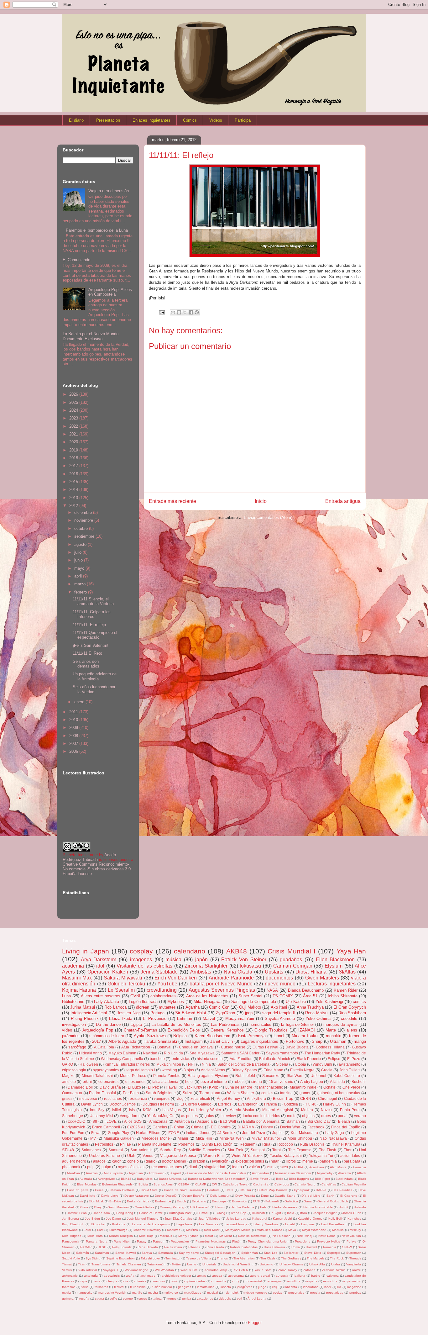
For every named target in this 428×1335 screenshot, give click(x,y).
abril (78, 576)
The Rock (337, 1258)
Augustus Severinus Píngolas (222, 990)
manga (360, 1041)
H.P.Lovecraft (200, 1207)
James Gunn (351, 1213)
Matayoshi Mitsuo (238, 1230)
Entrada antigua (343, 501)
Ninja (206, 1064)
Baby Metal (145, 1178)
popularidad (334, 1292)
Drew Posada (245, 1195)
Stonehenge (72, 1116)
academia (73, 965)
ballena (300, 1275)
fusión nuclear (162, 1287)
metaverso (88, 1098)
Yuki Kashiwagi (329, 1001)
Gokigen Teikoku (126, 983)
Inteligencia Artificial (88, 1012)
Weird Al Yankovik (247, 1155)
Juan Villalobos (209, 1218)
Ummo (191, 1264)
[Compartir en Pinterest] (197, 312)
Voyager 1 (110, 1270)
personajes (296, 1292)
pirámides (71, 1035)
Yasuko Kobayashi (286, 1155)
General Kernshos (227, 1030)
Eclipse (334, 1059)
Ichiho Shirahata (343, 996)
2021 (74, 434)
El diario (76, 120)
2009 (74, 727)
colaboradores (163, 996)
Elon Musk (96, 1201)
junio (79, 560)
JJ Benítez (226, 1133)
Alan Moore (338, 1167)
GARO (67, 1064)
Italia (303, 1213)
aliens (352, 1030)
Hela (263, 1207)
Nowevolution (351, 1235)
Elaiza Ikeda (120, 1018)
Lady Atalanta (106, 1001)
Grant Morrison (118, 1207)
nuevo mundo (280, 983)
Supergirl (333, 1252)
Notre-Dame (327, 1235)
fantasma (69, 1287)
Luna (66, 996)
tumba (186, 1298)
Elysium (333, 965)
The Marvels (315, 1258)
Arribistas (200, 971)
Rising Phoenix (85, 1018)
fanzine (286, 1093)
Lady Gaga (334, 1133)
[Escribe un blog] (179, 312)
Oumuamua (72, 1093)
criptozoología (74, 1070)
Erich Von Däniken (175, 977)
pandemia (328, 1161)
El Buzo (134, 1087)
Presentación (108, 120)
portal (342, 1116)
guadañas (291, 959)
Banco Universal (170, 1178)
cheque (112, 1281)
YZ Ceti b (241, 1270)
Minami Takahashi (97, 1076)
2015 (74, 481)
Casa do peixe (78, 1190)
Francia (270, 1104)
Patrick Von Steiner (243, 959)
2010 (74, 719)
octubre (81, 528)
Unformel (318, 1076)
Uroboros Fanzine (104, 1155)
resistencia (137, 1098)
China (179, 1127)
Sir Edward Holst (190, 1012)
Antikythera (256, 1098)
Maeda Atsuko (241, 1110)
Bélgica (180, 1035)
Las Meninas (208, 1224)
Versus (67, 1270)
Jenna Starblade (159, 971)
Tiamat (67, 1264)
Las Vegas (171, 1110)
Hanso (220, 1207)
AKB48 (236, 951)
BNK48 (126, 1178)
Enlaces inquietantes (151, 120)
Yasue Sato (263, 1270)
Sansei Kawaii (125, 1252)
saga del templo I (140, 1070)
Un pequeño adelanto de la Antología (95, 676)
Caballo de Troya (235, 1184)
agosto (81, 544)
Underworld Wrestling (238, 1264)
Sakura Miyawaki (123, 977)
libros (291, 1161)
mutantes (167, 1007)
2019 (74, 450)
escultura (293, 1281)
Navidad (150, 1053)
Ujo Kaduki (296, 1001)
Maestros (173, 1230)
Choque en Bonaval (196, 1047)
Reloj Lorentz (122, 1247)
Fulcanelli (272, 1201)
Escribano (199, 1201)
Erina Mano (273, 1070)
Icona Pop (238, 1213)
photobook (71, 1167)
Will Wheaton (164, 1270)
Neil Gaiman (281, 1235)
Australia (86, 1178)
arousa (217, 1275)
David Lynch (91, 1104)
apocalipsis (112, 1275)
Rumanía (329, 1247)
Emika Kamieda (138, 1201)
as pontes (189, 1116)
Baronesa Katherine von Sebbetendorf (216, 1178)
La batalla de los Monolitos (176, 1024)
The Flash (328, 1150)
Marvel (209, 1018)
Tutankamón (156, 1264)
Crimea (197, 1127)
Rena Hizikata (148, 1247)
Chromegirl (327, 1098)
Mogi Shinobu (300, 1138)
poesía (315, 1292)
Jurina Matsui (82, 1007)
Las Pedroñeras (225, 1024)
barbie (315, 1275)
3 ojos (189, 1070)
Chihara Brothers (122, 1190)
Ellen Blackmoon (335, 959)
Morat (209, 1235)
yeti (239, 1298)
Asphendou (260, 1173)
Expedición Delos (184, 1030)
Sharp (317, 1041)
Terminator (172, 1258)
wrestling (169, 1070)
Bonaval (164, 1047)
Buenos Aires (163, 1184)
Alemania (359, 1167)
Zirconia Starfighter (206, 965)
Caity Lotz (281, 1184)
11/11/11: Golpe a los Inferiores (92, 614)
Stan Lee (271, 1252)
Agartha (192, 1007)
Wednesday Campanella (122, 1059)
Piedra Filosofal (102, 1093)
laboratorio (310, 1287)
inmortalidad (206, 1287)
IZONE (173, 1133)
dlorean (142, 1007)
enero (80, 701)
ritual (193, 1167)
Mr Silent (225, 1235)
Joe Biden (92, 1218)
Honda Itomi (101, 1213)
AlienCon (73, 1173)
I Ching (220, 1213)
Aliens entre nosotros (100, 996)
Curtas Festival (265, 1047)
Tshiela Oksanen (129, 1264)
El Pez (153, 1087)
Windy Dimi (322, 1064)
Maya (292, 1230)
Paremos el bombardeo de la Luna (97, 230)
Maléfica (192, 1230)
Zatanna (309, 1270)
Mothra (307, 1110)
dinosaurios (135, 1081)
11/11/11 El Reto (87, 653)
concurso (158, 1281)
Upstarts (274, 971)
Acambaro (316, 1167)
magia (66, 1292)
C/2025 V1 (136, 1127)
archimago (147, 1275)
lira (339, 1287)
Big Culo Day (319, 1121)
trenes (171, 1298)
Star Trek (235, 1150)
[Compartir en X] (185, 312)
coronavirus (108, 1081)
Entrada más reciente (172, 501)
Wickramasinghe (136, 1270)
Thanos (222, 1258)
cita (125, 1281)
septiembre (85, 536)
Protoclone (303, 1241)
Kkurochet (98, 1224)
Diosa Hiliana (310, 971)
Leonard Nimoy (236, 1224)
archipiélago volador (176, 1275)
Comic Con (219, 1007)
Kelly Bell (335, 1218)
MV (93, 1138)
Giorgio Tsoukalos (271, 1030)
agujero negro (74, 1161)
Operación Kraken (107, 971)
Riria (266, 1144)
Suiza (187, 1093)
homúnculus (260, 1024)
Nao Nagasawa (333, 1138)
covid (174, 1281)
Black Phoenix (309, 1059)
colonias (140, 1281)
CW (214, 1184)
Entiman (184, 1018)
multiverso (171, 1292)
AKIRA (298, 1167)
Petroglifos (104, 1144)
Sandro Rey (170, 1150)
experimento (352, 1281)
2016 (74, 474)
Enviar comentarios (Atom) (268, 517)
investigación (74, 1024)
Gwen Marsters (322, 977)
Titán (81, 1264)
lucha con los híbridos (261, 1116)
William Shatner (240, 1093)
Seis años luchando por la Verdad (94, 689)
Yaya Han (351, 951)
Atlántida (337, 1081)
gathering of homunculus (338, 1093)
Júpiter (278, 1133)
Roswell (311, 1247)
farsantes (101, 1287)
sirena (256, 1081)
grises (67, 1098)
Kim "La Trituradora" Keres (127, 1064)
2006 (74, 751)
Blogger (254, 1322)
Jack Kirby (193, 1087)
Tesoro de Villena (198, 1258)
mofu (291, 1116)
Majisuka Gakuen (119, 1138)
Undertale (209, 1264)
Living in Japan (85, 951)
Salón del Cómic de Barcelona (243, 1064)
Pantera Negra (96, 1241)
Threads (355, 1258)
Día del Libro (310, 1195)
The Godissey (291, 1258)
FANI (256, 1201)
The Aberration (244, 1258)
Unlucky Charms (291, 1264)
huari (275, 1161)
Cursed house (233, 1047)
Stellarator (291, 1252)
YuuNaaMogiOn (161, 1116)
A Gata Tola (104, 1047)
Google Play (118, 1133)
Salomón (82, 1252)
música (173, 959)
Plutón (237, 1241)
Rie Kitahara (173, 1247)
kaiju (275, 1287)
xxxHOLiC (76, 1121)
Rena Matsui (316, 1012)
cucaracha (218, 1281)
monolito (333, 1035)
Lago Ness (184, 1224)
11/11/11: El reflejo (89, 624)
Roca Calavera (274, 1247)
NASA (272, 990)
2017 (74, 465)
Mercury (355, 1230)
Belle (279, 1178)
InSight (276, 1213)
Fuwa (96, 1133)
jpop (249, 1012)
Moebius (166, 1235)
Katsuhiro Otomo (310, 1218)
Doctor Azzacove (136, 1195)
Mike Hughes (71, 1235)
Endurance (163, 1201)
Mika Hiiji (204, 1138)
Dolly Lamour (219, 1195)
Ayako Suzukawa (150, 1035)
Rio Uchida (173, 1053)
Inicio (261, 501)
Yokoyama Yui (321, 1155)
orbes (326, 1116)
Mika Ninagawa (208, 1001)
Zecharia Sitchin (334, 1270)
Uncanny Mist (101, 1116)
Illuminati (258, 1213)
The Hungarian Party (322, 1053)
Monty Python (188, 1235)
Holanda (360, 1207)
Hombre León (76, 1213)
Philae (125, 1144)
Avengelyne (106, 1178)
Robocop (285, 1144)
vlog (180, 1098)
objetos (308, 1116)
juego (262, 1287)
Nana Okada (238, 971)
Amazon (92, 1173)
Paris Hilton (122, 1241)
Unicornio (266, 1264)
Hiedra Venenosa (284, 1207)
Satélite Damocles (204, 1150)
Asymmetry (324, 1173)
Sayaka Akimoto (280, 1018)
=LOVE (110, 1121)
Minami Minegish (121, 1235)
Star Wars (295, 1076)
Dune (265, 1195)
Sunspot (258, 1150)
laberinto (290, 1287)
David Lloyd (109, 1195)
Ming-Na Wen (232, 1138)
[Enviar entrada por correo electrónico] (161, 312)
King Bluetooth (73, 1224)
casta (97, 1281)
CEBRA (183, 1184)
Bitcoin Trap (283, 1098)
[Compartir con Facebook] (191, 312)
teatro (237, 1167)
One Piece (351, 1087)
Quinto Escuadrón (217, 1144)
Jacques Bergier (325, 1213)
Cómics (190, 120)
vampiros (162, 1098)
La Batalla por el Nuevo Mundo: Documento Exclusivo (91, 336)
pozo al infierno (214, 1081)
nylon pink (231, 1292)
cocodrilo (349, 1018)
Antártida (182, 1121)
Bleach (344, 1121)
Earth (330, 1195)
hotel (189, 1081)
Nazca (326, 1110)
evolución (220, 1161)
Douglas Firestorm (158, 1104)
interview (228, 1116)
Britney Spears (244, 1070)
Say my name (189, 1252)
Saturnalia (165, 1252)
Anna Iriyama (113, 1173)
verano (360, 1116)
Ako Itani (279, 1007)
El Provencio (155, 1018)
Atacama (344, 1173)
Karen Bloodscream (213, 1035)
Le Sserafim (121, 990)
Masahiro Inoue (303, 1087)
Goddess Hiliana (330, 1047)
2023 (74, 418)
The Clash (267, 1258)
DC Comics (221, 1127)
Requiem (247, 1144)
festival (119, 1287)
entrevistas (181, 1059)
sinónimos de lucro (106, 1035)
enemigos (275, 1281)
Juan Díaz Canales (178, 1218)
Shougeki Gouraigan (220, 1252)
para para (352, 1161)
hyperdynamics (106, 1070)
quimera (68, 1298)
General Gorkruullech (332, 1201)
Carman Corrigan (292, 965)
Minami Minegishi (277, 1110)
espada (311, 1281)
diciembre (83, 512)
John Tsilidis (349, 1070)
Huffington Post (180, 1213)
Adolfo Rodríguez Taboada (89, 857)
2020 (74, 442)
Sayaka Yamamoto (282, 1053)
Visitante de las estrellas (144, 965)
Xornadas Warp (215, 1270)
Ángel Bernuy (228, 1098)
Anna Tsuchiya (310, 1007)
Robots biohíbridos (244, 1247)
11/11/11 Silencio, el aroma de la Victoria (93, 601)
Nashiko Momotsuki (252, 1235)
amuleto (69, 1081)
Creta (229, 1190)
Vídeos (215, 120)
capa (83, 1281)
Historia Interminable (318, 1207)
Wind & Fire (189, 1270)
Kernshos (354, 1218)
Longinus (308, 1224)
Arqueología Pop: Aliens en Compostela (110, 292)
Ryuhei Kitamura (345, 1144)
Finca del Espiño (345, 1127)
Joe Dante (113, 1218)
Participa (243, 120)
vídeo (67, 1030)
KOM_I (148, 1110)
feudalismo (138, 1287)
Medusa (338, 1230)
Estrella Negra (302, 1070)
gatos (209, 1116)
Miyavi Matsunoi (266, 1138)
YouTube (167, 983)
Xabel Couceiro (346, 1076)
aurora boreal (260, 1275)
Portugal (157, 1012)
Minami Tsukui (305, 1035)
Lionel (279, 1035)
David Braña (110, 1087)
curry (235, 1281)
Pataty (141, 1241)
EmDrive (115, 1201)
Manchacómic (271, 1087)
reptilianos (113, 1098)
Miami (183, 1138)
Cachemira (261, 1184)
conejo (133, 1161)
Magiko (68, 1076)
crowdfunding (162, 990)
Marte (331, 1030)
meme (307, 1161)
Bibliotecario (73, 1001)
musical (212, 1292)
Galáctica (291, 1201)
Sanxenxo (270, 1076)
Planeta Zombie (166, 1076)
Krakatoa (118, 1224)
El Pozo (353, 1059)
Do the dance (108, 1024)
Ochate (329, 1087)
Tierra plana (209, 1093)
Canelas (160, 1127)
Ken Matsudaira (304, 1133)
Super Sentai (250, 996)
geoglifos (184, 1287)
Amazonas (158, 1121)
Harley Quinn (334, 1104)
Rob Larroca (115, 1007)
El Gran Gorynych (349, 1007)
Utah (131, 1155)
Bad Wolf (228, 1121)
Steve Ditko (312, 1252)
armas (201, 1275)
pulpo (106, 1167)
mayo (80, 568)
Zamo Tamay (287, 1270)
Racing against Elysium (208, 1076)
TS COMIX (283, 996)
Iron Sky (97, 1110)
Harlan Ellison (148, 1133)
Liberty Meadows (266, 1224)
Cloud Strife (149, 1190)
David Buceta (297, 1047)
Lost (100, 1230)
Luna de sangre (239, 1087)
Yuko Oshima (318, 1018)
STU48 (68, 1150)
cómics (359, 1001)
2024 (74, 410)
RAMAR (85, 1247)
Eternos (224, 1104)
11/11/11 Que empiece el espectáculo (95, 635)
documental (253, 1281)
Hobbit (343, 1207)
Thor (348, 1150)
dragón (199, 1161)
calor (116, 1161)
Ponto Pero (350, 1110)
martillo (137, 1292)
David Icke (87, 1195)
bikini (87, 1081)
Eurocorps (219, 1201)
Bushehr (359, 1081)
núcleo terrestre (255, 1292)
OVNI (135, 996)
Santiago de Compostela (253, 1001)
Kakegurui (259, 1218)
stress (142, 1298)
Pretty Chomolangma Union (268, 1241)
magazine (354, 1287)
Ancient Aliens (213, 1070)
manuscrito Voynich (112, 1292)
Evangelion (248, 1104)
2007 (74, 743)
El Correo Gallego (195, 1104)
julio (78, 552)
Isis (132, 1110)
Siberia (282, 1064)
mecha (153, 1292)
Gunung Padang (172, 1207)
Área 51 (310, 996)
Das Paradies (342, 1190)
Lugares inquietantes (260, 1041)
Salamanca (91, 1150)
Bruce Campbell (106, 1127)
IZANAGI (306, 1030)
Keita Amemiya (252, 1035)
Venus (148, 1155)
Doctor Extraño (193, 1195)
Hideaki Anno (90, 1053)
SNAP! (347, 1247)
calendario (189, 951)
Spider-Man (249, 1252)
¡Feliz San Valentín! (90, 645)
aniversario (70, 1275)
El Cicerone (348, 1195)
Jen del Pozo (253, 1133)
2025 (74, 402)
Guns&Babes (144, 1207)
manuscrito (84, 1292)
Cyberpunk (302, 1190)
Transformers (100, 1264)
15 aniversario (281, 1081)
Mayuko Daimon (122, 1053)
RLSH (102, 1247)
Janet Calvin (221, 1041)
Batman (293, 1121)
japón (201, 959)
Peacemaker (180, 1241)
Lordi (87, 1230)
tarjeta (157, 1298)
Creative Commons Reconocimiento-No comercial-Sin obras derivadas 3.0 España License (97, 869)
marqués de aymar (340, 1024)
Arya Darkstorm (99, 959)
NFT (191, 1064)
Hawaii (172, 1087)
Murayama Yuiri (239, 1018)
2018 (74, 458)
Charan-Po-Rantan (140, 1030)
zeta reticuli (200, 1098)
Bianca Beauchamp (306, 990)
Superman (353, 1252)
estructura (330, 1281)
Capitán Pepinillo (354, 1184)
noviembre (84, 520)
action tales (350, 1155)
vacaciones (205, 1298)
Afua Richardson (135, 1047)
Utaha (335, 1264)
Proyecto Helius (328, 1241)
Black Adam (344, 1178)
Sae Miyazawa (202, 1053)
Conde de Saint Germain (182, 1190)
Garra (308, 1201)
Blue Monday (86, 1184)
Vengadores (130, 1116)
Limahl (290, 1224)
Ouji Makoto (250, 1007)
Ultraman (338, 1041)
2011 (74, 712)
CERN (305, 1098)
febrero (81, 592)
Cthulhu (245, 1190)
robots (239, 1081)
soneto (128, 1298)
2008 (74, 735)
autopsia (282, 1275)
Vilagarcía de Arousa (178, 1155)
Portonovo (295, 1041)
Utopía (300, 1064)
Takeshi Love (150, 1258)
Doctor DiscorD (165, 1195)
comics (267, 1093)
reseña (84, 1298)
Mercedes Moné (156, 1138)
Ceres (99, 1190)
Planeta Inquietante (155, 1144)
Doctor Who (290, 1127)
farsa (85, 1287)
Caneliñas (328, 1184)
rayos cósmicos (131, 1167)
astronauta (236, 1275)
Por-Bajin (131, 1093)
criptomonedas (195, 1281)
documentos (279, 977)
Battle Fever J (260, 1178)
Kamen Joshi (282, 1218)
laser (327, 1287)
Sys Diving (93, 1258)
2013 (74, 497)
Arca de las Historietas (207, 996)
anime (356, 1270)
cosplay (141, 951)
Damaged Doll (80, 1087)
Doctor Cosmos (122, 1104)
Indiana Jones (198, 1133)
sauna (99, 1298)
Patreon (158, 1241)
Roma (295, 1247)
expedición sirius (249, 1161)
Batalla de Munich (274, 1059)
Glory (98, 1207)
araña (130, 1275)
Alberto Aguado (122, 1041)
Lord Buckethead (334, 1224)
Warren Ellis (213, 1155)
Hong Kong (124, 1213)
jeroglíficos (244, 1287)
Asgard (175, 1173)
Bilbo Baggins (299, 1178)
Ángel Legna (257, 1298)
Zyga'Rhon (225, 1012)
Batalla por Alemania (261, 1121)
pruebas (355, 1292)
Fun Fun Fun (73, 1133)
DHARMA (245, 1127)
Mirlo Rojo (146, 1235)
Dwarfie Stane (285, 1195)
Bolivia (143, 1184)
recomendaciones (166, 1167)
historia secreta (210, 1059)
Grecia (326, 1070)
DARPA (321, 1190)
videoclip (225, 1298)
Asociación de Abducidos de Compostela (216, 1173)
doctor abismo (174, 1161)
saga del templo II (278, 1012)
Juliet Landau (236, 1218)
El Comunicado (76, 259)
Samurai (115, 1150)
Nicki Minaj (304, 1235)
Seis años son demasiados (86, 664)
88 (95, 1121)
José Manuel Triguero (143, 1218)
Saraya (147, 1252)
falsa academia (165, 1081)
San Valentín (141, 1150)
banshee (157, 1059)
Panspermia (70, 1241)
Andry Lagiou (311, 1081)
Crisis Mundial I (292, 951)
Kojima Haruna (79, 990)
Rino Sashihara (352, 1012)
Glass (84, 1207)
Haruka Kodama (242, 1207)
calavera (332, 1275)
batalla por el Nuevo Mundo (221, 983)
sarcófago (77, 1047)
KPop (213, 1087)
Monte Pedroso (133, 1076)
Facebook (315, 1127)
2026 (74, 394)
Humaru (203, 1213)
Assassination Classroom (293, 1173)
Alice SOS (133, 1121)
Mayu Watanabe (314, 1230)
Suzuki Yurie (71, 1258)
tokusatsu (250, 965)
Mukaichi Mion (168, 1064)
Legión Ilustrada (143, 1001)
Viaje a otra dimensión (108, 190)
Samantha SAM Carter (240, 1053)
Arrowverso (156, 1173)
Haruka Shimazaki (160, 1041)
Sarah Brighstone (161, 1093)
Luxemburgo (118, 1230)
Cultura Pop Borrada (272, 1190)
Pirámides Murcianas (211, 1241)
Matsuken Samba (269, 1230)
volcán (254, 1167)
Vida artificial (87, 1270)
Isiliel (116, 1110)
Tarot (276, 1150)
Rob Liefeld (245, 1076)
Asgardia (205, 1121)
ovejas (277, 1292)
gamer (305, 1093)
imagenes (141, 959)
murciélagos (192, 1292)
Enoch (181, 1201)
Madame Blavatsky (147, 1230)
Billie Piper (322, 1178)
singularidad (214, 1167)
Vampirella (353, 1264)
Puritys (351, 1241)
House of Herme (151, 1213)
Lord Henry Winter (205, 1110)
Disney (267, 1127)
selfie (113, 1298)
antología (91, 1275)
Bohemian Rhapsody (117, 1184)
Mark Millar (211, 1230)
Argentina (136, 1173)
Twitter (176, 1264)
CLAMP (200, 1184)
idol (100, 965)
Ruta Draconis (312, 1144)
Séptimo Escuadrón (120, 1258)
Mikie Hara (95, 1235)
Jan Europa (70, 1218)
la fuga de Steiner (297, 1024)
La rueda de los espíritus (151, 1224)
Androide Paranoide (231, 977)
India (290, 1213)
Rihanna (194, 1247)
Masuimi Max (77, 977)
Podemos (186, 1144)
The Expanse (299, 1150)
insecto (226, 1287)
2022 (74, 426)
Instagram (194, 1041)
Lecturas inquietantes (332, 983)
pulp (91, 1167)
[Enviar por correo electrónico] (173, 312)
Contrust (213, 1190)
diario (150, 1161)
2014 (74, 489)
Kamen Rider (346, 990)
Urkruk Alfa (317, 1264)
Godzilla (291, 1104)
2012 (74, 505)
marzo (80, 584)
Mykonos (175, 1001)
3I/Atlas (347, 971)
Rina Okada (215, 1247)
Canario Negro (305, 1184)
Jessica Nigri (129, 1012)
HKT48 (310, 1104)
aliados (99, 1161)
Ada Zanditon (241, 1059)
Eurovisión (239, 1201)
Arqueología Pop (97, 1030)
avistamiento (349, 1064)
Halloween (89, 1064)
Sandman (102, 1252)
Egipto (136, 1024)
